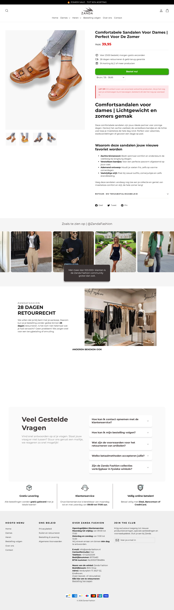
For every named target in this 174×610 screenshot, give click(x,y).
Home (55, 17)
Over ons (107, 17)
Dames (64, 17)
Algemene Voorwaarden (50, 541)
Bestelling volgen (92, 17)
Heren (75, 17)
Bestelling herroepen (82, 581)
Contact (118, 17)
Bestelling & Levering (49, 537)
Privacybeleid (45, 529)
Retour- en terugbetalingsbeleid (116, 194)
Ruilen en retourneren (49, 533)
